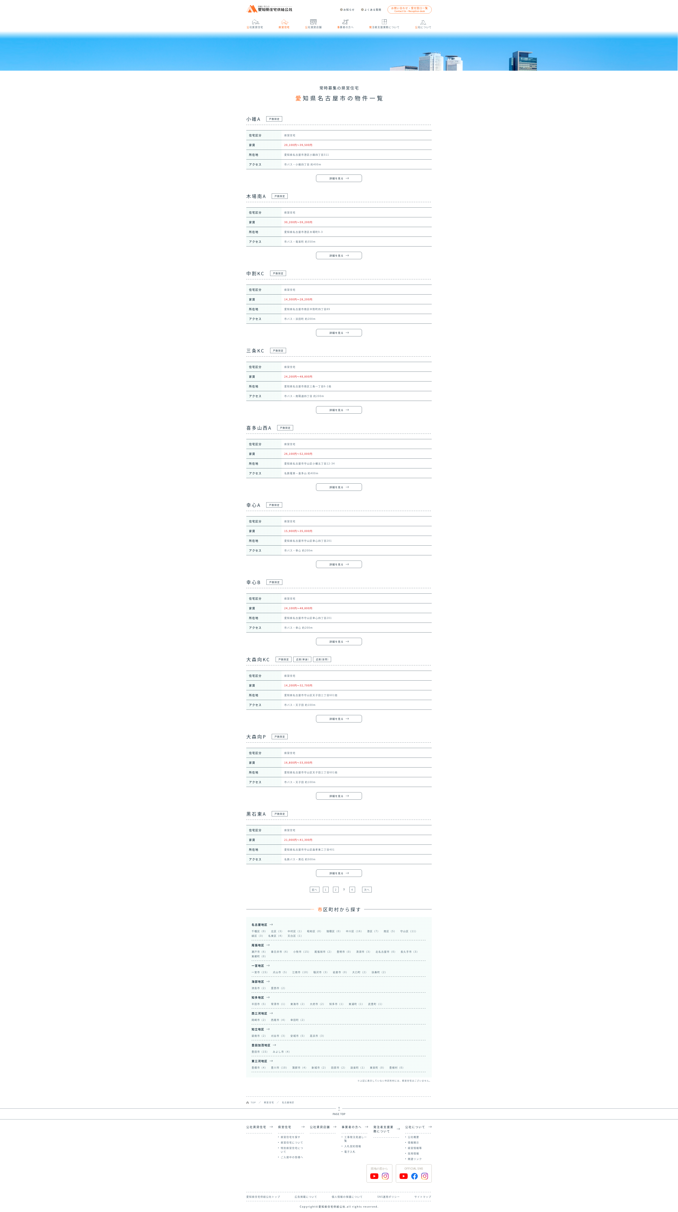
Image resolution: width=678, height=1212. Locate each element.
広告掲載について (306, 1196)
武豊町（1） (376, 1004)
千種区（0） (259, 931)
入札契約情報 (352, 1146)
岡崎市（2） (259, 1020)
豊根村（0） (397, 1067)
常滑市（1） (279, 1004)
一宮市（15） (260, 972)
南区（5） (390, 931)
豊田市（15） (260, 1051)
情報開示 (413, 1142)
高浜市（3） (318, 1035)
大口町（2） (360, 972)
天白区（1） (296, 935)
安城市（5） (298, 1035)
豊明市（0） (345, 951)
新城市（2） (320, 1067)
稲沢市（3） (321, 972)
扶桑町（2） (380, 972)
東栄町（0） (378, 1067)
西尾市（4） (279, 1020)
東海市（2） (298, 1004)
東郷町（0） (259, 956)
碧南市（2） (259, 1035)
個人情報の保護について (347, 1196)
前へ (314, 889)
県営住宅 (269, 1102)
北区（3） (277, 931)
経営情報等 (415, 1148)
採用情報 (413, 1153)
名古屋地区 (288, 1102)
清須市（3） (364, 951)
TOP (253, 1102)
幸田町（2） (298, 1020)
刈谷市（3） (279, 1035)
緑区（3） (258, 935)
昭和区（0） (315, 931)
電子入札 (350, 1151)
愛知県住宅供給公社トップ (263, 1196)
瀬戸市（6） (259, 951)
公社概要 (413, 1137)
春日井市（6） (280, 951)
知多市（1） (337, 1004)
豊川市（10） (280, 1067)
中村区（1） (296, 931)
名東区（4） (276, 935)
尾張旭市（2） (323, 951)
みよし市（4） (282, 1051)
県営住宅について (292, 1142)
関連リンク (415, 1159)
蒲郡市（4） (300, 1067)
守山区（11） (409, 931)
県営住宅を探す (291, 1137)
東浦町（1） (357, 1004)
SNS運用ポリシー (388, 1196)
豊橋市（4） (259, 1067)
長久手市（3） (410, 951)
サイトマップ (422, 1196)
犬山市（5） (281, 972)
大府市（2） (318, 1004)
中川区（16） (355, 931)
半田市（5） (259, 1004)
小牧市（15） (302, 951)
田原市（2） (339, 1067)
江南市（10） (301, 972)
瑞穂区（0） (334, 931)
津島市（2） (259, 988)
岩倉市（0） (341, 972)
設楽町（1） (358, 1067)
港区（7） (373, 931)
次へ (367, 889)
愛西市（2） (279, 988)
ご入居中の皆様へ (292, 1157)
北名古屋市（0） (386, 951)
